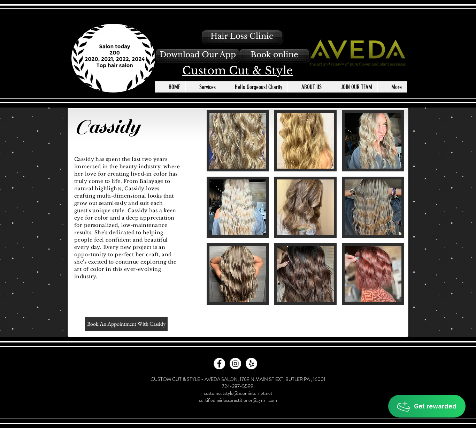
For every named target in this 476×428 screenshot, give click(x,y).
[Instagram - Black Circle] (342, 69)
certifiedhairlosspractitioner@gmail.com (238, 400)
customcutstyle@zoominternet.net (238, 393)
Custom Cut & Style (237, 70)
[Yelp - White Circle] (251, 363)
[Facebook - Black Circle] (329, 69)
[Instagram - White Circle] (235, 363)
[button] (197, 55)
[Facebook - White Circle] (219, 363)
